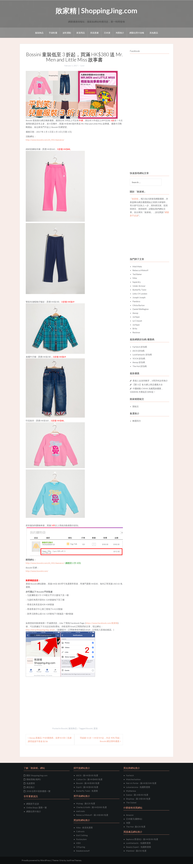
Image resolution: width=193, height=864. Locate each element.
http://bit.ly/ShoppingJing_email (40, 629)
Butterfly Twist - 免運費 (87, 791)
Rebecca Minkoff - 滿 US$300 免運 (92, 815)
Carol (82, 66)
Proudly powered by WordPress (36, 860)
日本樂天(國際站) (134, 819)
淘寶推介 (120, 32)
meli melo (80, 811)
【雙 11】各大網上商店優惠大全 (148, 384)
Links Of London (139, 293)
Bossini (64, 728)
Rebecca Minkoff (140, 270)
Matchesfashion (133, 779)
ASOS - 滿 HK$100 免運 (87, 775)
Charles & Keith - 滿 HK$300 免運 (91, 807)
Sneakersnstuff (83, 850)
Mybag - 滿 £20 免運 (85, 803)
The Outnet (131, 802)
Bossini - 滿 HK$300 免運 (87, 783)
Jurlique (136, 317)
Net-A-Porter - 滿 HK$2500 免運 (141, 783)
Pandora (136, 301)
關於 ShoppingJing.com (36, 775)
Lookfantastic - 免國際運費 (138, 843)
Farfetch (130, 775)
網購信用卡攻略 (136, 32)
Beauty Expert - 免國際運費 (138, 847)
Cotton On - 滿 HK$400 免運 (89, 779)
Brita (134, 328)
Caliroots (80, 831)
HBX (78, 843)
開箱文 (135, 406)
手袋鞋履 (53, 32)
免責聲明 (30, 783)
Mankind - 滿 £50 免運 (136, 850)
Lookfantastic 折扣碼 (142, 354)
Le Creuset (137, 320)
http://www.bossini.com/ (37, 571)
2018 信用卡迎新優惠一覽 (38, 791)
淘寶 (128, 823)
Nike (134, 278)
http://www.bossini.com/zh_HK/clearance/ (45, 139)
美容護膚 (94, 32)
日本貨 (107, 32)
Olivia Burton (138, 305)
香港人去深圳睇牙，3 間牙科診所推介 (150, 380)
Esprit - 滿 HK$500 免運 (87, 787)
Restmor (136, 332)
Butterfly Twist (139, 289)
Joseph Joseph (138, 297)
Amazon (130, 815)
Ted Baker (137, 274)
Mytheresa (131, 791)
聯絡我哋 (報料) (33, 779)
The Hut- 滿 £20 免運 (135, 826)
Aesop (135, 313)
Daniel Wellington (140, 309)
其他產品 (154, 32)
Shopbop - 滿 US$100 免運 (138, 798)
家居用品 (80, 32)
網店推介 (30, 787)
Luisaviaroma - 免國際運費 (138, 787)
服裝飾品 (39, 32)
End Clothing (82, 835)
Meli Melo (137, 266)
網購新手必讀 (32, 803)
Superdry (136, 282)
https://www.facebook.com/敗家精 (102, 623)
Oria (61, 860)
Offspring (80, 847)
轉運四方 (136, 421)
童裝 (95, 728)
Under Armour (138, 286)
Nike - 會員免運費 (84, 827)
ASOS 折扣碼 (138, 350)
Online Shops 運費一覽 (36, 807)
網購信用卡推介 (33, 811)
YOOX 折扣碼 (138, 358)
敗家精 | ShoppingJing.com (96, 10)
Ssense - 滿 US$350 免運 (137, 795)
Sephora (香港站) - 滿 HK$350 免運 (142, 839)
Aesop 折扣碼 (138, 362)
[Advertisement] (48, 696)
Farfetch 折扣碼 (139, 347)
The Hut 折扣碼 (139, 366)
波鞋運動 (67, 32)
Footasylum (81, 839)
